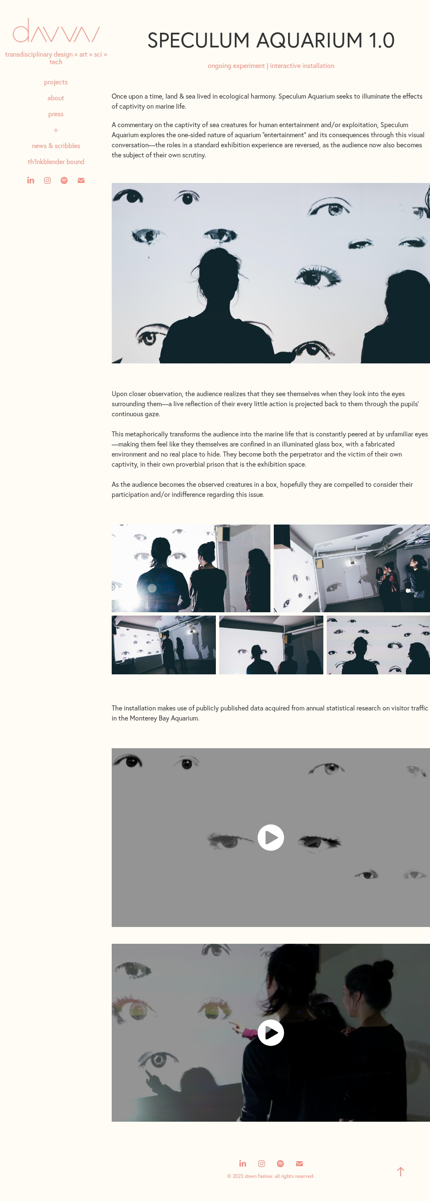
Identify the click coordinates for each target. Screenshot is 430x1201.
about (55, 98)
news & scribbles (56, 145)
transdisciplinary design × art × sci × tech (56, 58)
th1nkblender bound (56, 161)
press (55, 114)
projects (56, 82)
